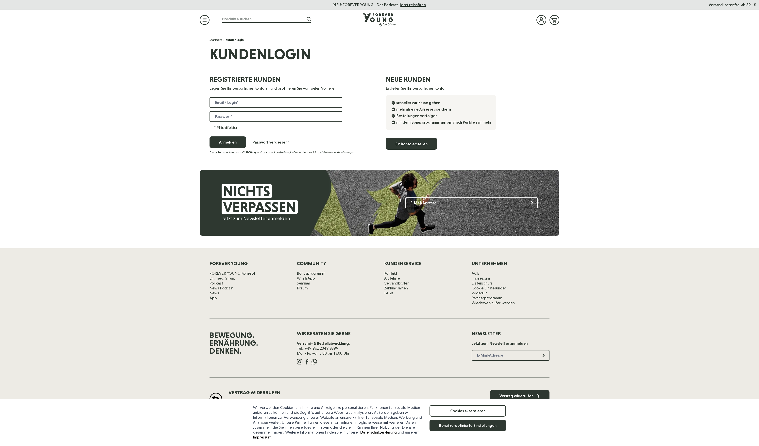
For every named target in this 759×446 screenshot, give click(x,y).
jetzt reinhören (413, 4)
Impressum (262, 437)
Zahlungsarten (396, 288)
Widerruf (479, 293)
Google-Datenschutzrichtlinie (300, 152)
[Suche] (309, 19)
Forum (302, 288)
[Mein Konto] (541, 20)
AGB (476, 273)
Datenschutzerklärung (378, 432)
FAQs (388, 293)
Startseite (216, 40)
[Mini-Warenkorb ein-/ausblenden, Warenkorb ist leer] (554, 20)
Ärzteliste (392, 278)
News (214, 293)
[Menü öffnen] (205, 20)
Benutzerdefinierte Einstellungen (468, 425)
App (213, 298)
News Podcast (221, 288)
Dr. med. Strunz (223, 278)
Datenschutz (482, 283)
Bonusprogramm (311, 273)
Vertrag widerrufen (519, 395)
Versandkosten (396, 283)
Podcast (216, 283)
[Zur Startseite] (379, 19)
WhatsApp (306, 278)
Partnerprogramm (487, 298)
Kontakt (390, 273)
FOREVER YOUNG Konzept (232, 273)
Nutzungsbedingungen (340, 152)
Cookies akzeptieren (467, 410)
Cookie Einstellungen (489, 288)
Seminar (303, 283)
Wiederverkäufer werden (493, 302)
